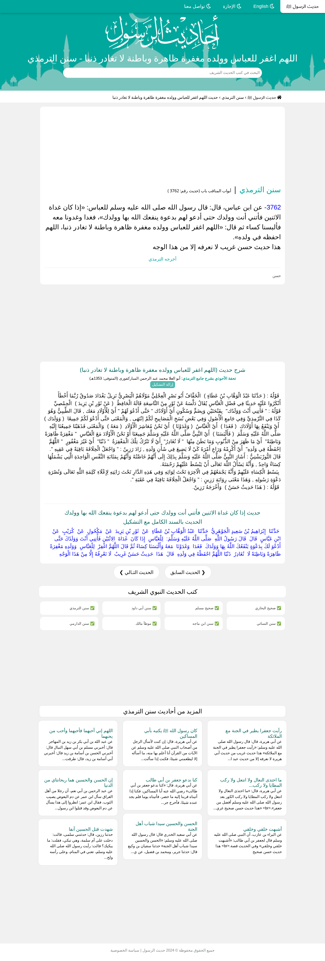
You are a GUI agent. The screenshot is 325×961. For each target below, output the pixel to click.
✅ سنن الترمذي (82, 607)
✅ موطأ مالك (146, 623)
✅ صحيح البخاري (268, 607)
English (261, 6)
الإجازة (230, 6)
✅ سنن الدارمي (82, 623)
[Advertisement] (162, 146)
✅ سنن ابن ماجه (205, 623)
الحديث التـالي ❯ (136, 572)
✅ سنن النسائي (269, 623)
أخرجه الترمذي (162, 259)
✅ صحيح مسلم (207, 607)
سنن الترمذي (233, 97)
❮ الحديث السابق (187, 572)
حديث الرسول (153, 950)
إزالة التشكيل (162, 384)
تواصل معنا (195, 6)
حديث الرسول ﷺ (302, 6)
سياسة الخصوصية (124, 950)
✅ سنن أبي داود (144, 607)
